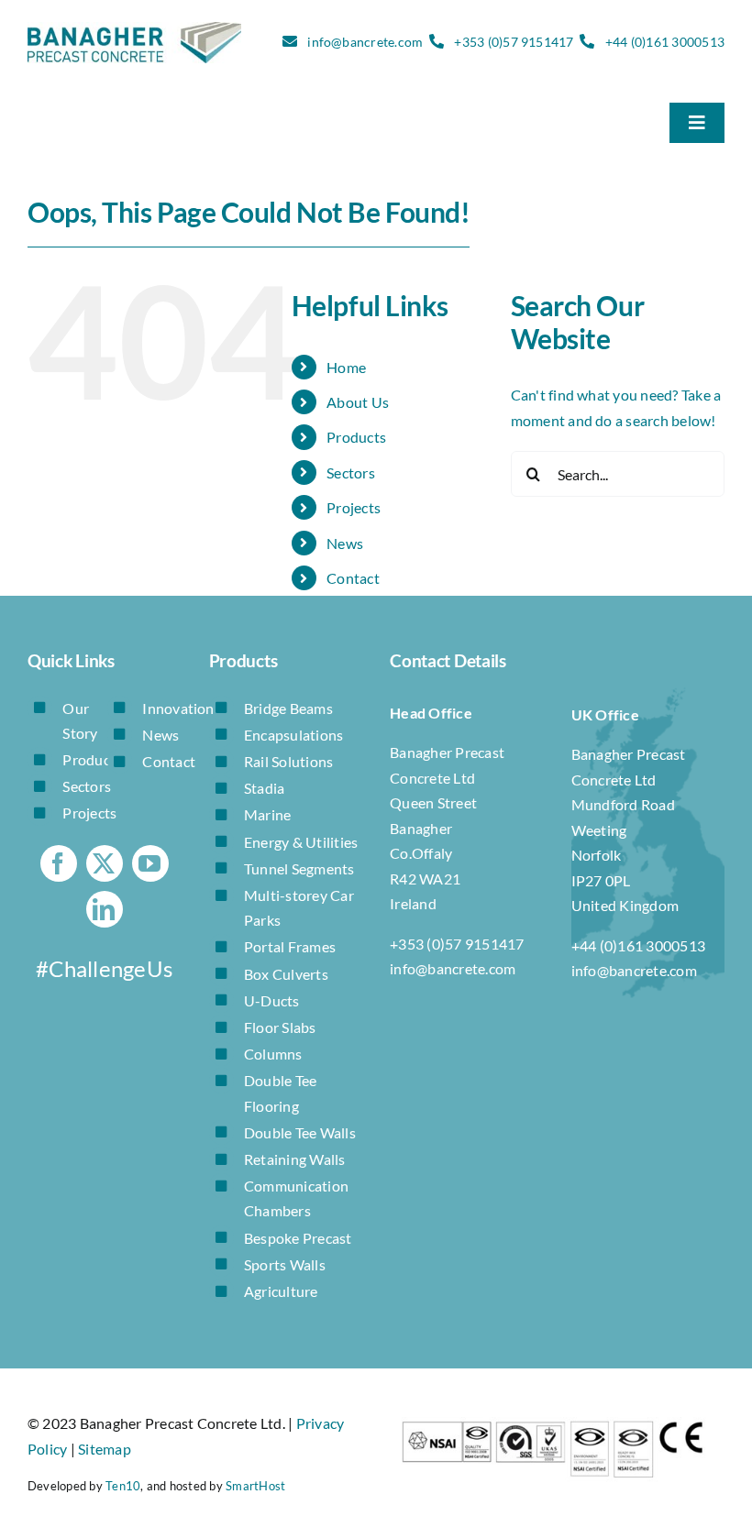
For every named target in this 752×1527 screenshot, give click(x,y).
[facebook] (58, 863)
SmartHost (255, 1485)
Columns (273, 1053)
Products (356, 436)
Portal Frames (290, 946)
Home (346, 367)
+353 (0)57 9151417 (513, 41)
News (344, 543)
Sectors (350, 472)
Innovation (178, 708)
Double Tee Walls (300, 1132)
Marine (267, 814)
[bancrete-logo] (134, 29)
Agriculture (281, 1291)
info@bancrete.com (365, 41)
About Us (357, 402)
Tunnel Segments (299, 868)
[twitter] (104, 863)
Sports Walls (285, 1264)
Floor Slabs (280, 1027)
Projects (353, 507)
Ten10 (122, 1485)
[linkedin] (104, 909)
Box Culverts (286, 974)
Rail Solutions (288, 761)
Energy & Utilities (301, 842)
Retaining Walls (295, 1159)
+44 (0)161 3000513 (664, 41)
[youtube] (150, 863)
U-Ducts (272, 1000)
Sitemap (104, 1448)
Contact (353, 578)
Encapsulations (293, 734)
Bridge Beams (288, 708)
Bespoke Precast (298, 1238)
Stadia (264, 787)
